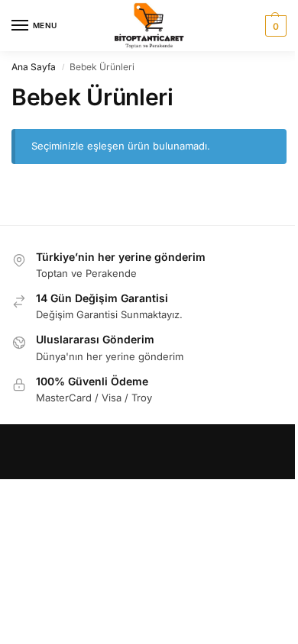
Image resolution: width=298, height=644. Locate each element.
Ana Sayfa (33, 66)
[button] (274, 26)
